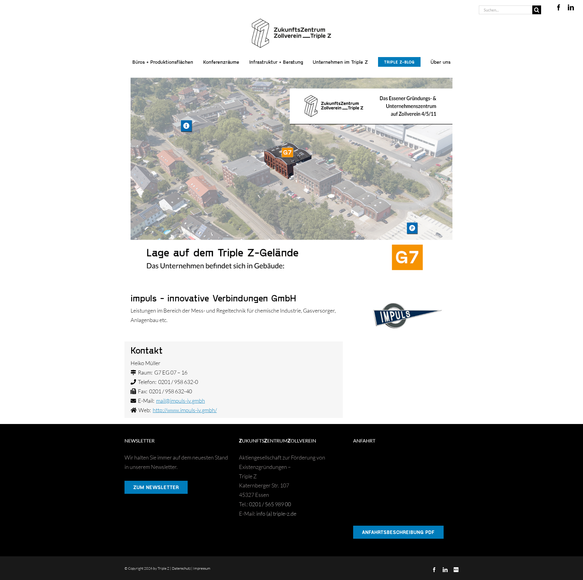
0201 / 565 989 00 (270, 504)
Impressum (201, 568)
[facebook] (559, 8)
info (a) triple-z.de (276, 513)
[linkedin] (571, 8)
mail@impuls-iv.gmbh (180, 400)
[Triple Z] (291, 17)
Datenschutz (181, 568)
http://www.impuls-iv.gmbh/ (185, 410)
